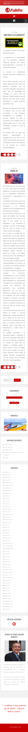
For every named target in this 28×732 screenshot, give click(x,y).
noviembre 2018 (8, 572)
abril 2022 (6, 472)
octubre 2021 (7, 488)
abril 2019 (6, 559)
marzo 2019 (7, 561)
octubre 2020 (7, 517)
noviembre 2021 (8, 485)
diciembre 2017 (8, 601)
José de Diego (8, 444)
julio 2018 (6, 583)
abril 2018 (6, 590)
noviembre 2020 (8, 514)
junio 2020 (7, 527)
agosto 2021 (7, 493)
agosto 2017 (7, 609)
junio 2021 (6, 498)
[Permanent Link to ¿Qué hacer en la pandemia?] (14, 43)
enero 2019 (7, 567)
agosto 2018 (7, 580)
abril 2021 (6, 504)
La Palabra (14, 32)
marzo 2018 (7, 593)
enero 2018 (7, 598)
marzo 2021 (7, 506)
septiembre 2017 (8, 606)
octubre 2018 (7, 575)
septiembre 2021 (8, 490)
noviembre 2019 (8, 546)
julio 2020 (6, 525)
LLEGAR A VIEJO (8, 450)
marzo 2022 (7, 474)
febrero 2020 (7, 538)
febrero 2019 (7, 564)
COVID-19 (14, 170)
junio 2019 (6, 554)
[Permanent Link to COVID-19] (14, 179)
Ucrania (6, 457)
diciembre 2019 (8, 543)
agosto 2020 (7, 522)
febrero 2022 (7, 477)
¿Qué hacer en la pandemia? (14, 34)
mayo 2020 (7, 530)
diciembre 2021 (8, 482)
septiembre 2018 (8, 577)
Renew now (7, 3)
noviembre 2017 (8, 604)
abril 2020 (6, 532)
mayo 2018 (7, 588)
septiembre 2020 (8, 519)
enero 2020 (7, 540)
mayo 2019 (7, 556)
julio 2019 (6, 551)
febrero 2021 (7, 509)
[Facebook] (14, 21)
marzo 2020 (7, 535)
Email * (14, 395)
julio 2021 (6, 496)
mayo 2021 (7, 501)
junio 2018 (6, 585)
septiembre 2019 (8, 548)
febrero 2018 (7, 596)
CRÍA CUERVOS (8, 447)
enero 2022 (7, 480)
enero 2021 (7, 511)
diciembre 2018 (8, 569)
